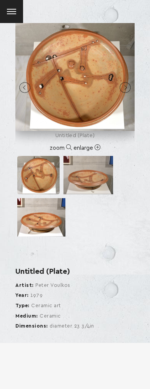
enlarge (84, 148)
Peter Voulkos (52, 285)
